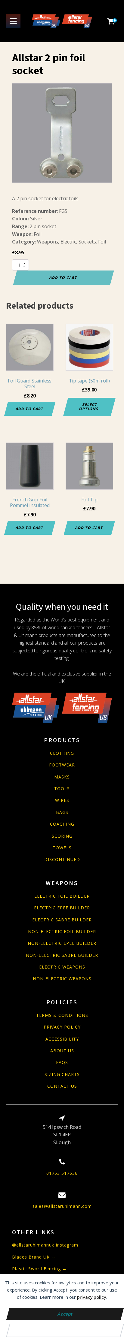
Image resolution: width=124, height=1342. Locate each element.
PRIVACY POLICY (62, 1027)
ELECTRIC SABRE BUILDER (62, 919)
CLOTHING (62, 753)
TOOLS (62, 788)
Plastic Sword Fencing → (39, 1268)
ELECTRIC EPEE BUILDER (62, 907)
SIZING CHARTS (62, 1074)
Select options (89, 406)
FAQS (62, 1062)
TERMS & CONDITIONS (62, 1015)
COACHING (62, 824)
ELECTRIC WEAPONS (62, 967)
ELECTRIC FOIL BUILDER (62, 896)
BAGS (62, 812)
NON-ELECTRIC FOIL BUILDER (62, 931)
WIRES (62, 800)
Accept (65, 1313)
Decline (65, 1330)
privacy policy (91, 1297)
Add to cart (63, 277)
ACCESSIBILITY (62, 1039)
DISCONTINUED (62, 859)
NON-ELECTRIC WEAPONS (62, 978)
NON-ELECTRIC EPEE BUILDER (62, 943)
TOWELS (62, 847)
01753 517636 (62, 1173)
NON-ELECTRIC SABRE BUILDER (62, 955)
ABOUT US (62, 1050)
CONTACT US (62, 1086)
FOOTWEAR (62, 765)
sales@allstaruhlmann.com (62, 1206)
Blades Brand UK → (34, 1257)
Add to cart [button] (30, 408)
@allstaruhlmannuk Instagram (45, 1245)
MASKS (62, 777)
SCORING (62, 836)
